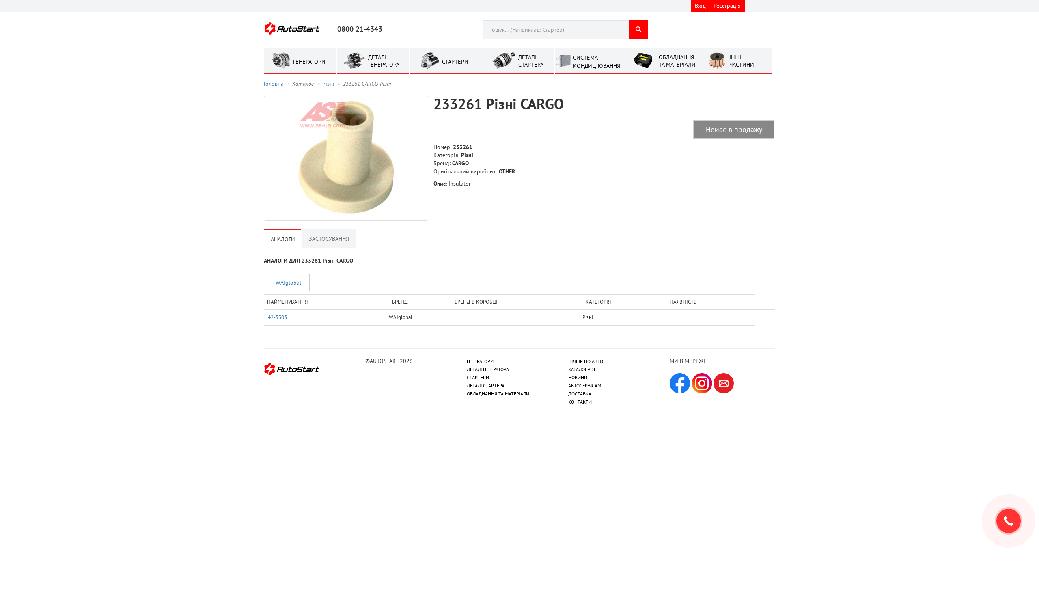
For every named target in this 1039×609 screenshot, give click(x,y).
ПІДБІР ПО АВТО (585, 361)
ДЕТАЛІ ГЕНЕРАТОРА (488, 369)
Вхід (700, 5)
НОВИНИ (577, 377)
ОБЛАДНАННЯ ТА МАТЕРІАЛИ (498, 394)
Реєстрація (727, 5)
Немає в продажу (734, 129)
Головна (274, 83)
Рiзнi (328, 83)
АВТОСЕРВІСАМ (584, 385)
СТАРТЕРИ (478, 377)
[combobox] (556, 29)
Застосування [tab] (329, 238)
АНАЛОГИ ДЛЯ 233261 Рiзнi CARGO (308, 260)
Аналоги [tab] (283, 239)
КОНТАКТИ (580, 402)
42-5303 (277, 317)
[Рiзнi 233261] (346, 158)
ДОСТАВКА (579, 394)
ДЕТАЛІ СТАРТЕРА (485, 385)
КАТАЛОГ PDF (582, 369)
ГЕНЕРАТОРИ (480, 361)
